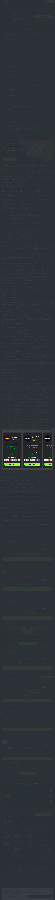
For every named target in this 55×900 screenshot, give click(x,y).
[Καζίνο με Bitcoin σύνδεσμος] (5, 460)
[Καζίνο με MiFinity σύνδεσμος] (13, 460)
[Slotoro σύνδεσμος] (7, 438)
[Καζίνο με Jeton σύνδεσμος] (8, 460)
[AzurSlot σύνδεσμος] (47, 438)
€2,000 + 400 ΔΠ (32, 448)
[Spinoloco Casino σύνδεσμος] (27, 438)
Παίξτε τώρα (12, 464)
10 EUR (12, 454)
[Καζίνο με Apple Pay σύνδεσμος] (45, 460)
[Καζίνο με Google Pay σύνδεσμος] (51, 460)
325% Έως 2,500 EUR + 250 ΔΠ (12, 448)
